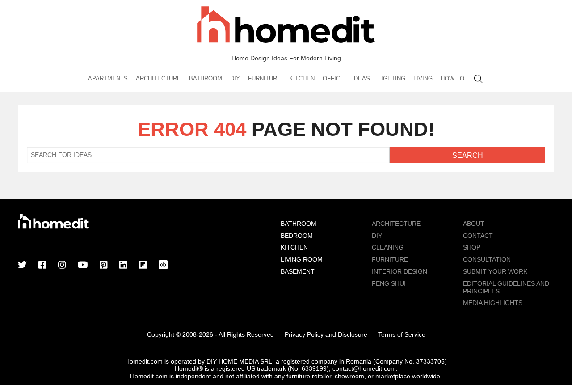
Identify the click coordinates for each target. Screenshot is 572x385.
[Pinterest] (104, 265)
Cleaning (388, 247)
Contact (478, 235)
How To (452, 78)
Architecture (158, 78)
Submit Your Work (495, 271)
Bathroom (205, 78)
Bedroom (297, 235)
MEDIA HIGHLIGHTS (492, 302)
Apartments (108, 78)
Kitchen (302, 78)
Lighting (391, 78)
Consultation (487, 259)
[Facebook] (42, 265)
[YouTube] (83, 265)
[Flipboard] (143, 265)
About (473, 223)
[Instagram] (62, 265)
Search (478, 79)
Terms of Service (401, 334)
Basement (298, 271)
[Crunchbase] (163, 265)
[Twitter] (22, 265)
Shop (471, 247)
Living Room (302, 259)
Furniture (264, 78)
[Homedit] (286, 26)
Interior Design (399, 271)
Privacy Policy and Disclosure (326, 334)
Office (333, 78)
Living (423, 78)
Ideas (361, 78)
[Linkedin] (123, 265)
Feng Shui (389, 283)
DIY (235, 78)
